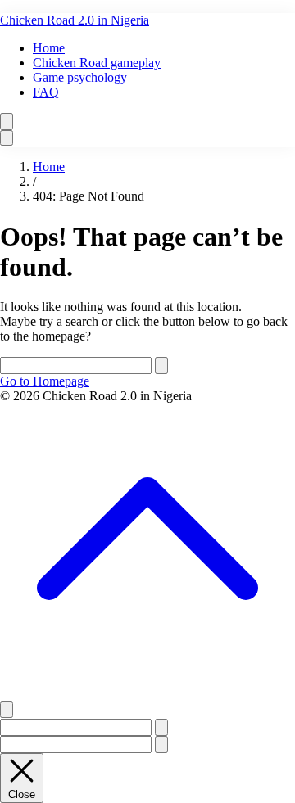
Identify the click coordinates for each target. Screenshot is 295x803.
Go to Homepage (44, 381)
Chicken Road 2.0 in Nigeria (74, 20)
